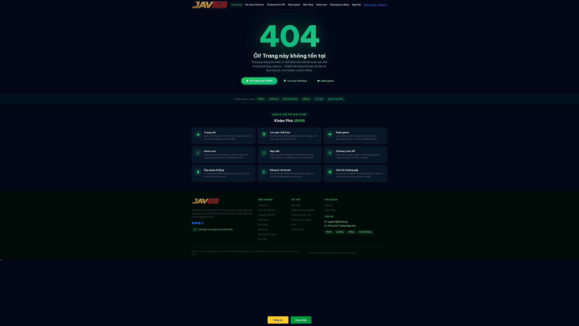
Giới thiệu (296, 205)
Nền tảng (308, 4)
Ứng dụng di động (339, 4)
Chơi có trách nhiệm (301, 219)
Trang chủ (236, 4)
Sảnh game (294, 4)
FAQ (293, 224)
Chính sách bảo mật (301, 215)
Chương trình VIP (276, 4)
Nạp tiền (356, 4)
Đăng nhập (370, 4)
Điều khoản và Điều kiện (303, 210)
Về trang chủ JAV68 (261, 80)
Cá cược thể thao (254, 4)
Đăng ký (382, 4)
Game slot (321, 4)
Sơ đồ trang (297, 229)
